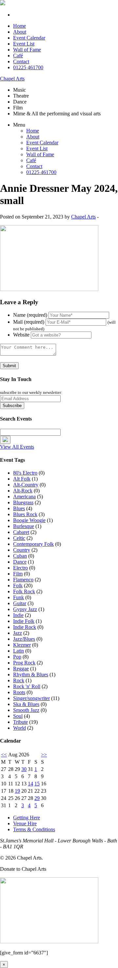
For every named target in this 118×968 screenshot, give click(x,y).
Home (19, 26)
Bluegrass (23, 502)
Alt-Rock (22, 490)
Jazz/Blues (24, 639)
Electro (20, 568)
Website (21, 334)
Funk (18, 597)
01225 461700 (28, 67)
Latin (18, 651)
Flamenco (23, 579)
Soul (18, 716)
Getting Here (26, 817)
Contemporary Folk (33, 544)
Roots (19, 692)
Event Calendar (29, 38)
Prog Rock (24, 662)
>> (44, 754)
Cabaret (21, 532)
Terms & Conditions (34, 829)
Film (18, 573)
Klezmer (22, 645)
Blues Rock (25, 514)
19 (17, 791)
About (19, 32)
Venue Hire (25, 823)
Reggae (21, 668)
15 (37, 783)
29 (37, 798)
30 (24, 769)
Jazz (17, 633)
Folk (18, 585)
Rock (18, 680)
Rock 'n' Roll (26, 686)
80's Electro (25, 473)
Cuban (20, 556)
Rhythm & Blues (30, 674)
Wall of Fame (27, 49)
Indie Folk (23, 621)
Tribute (20, 722)
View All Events (17, 447)
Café (18, 55)
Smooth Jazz (26, 710)
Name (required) (30, 315)
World (19, 728)
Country (21, 550)
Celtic (19, 538)
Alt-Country (25, 484)
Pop (17, 657)
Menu (19, 125)
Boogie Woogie (29, 520)
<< (4, 754)
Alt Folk (21, 479)
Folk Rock (24, 591)
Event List (23, 43)
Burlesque (23, 526)
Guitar (19, 603)
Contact (21, 61)
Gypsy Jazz (25, 609)
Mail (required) (28, 322)
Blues (19, 508)
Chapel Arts (12, 78)
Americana (24, 496)
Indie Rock (24, 627)
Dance (20, 562)
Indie (18, 615)
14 (30, 783)
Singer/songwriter (31, 698)
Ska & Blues (26, 704)
